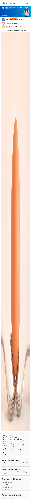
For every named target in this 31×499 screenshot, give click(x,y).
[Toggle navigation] (27, 3)
